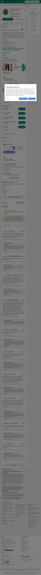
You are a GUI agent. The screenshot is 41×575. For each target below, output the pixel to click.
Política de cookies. (19, 95)
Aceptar (31, 98)
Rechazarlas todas (23, 98)
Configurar (8, 98)
